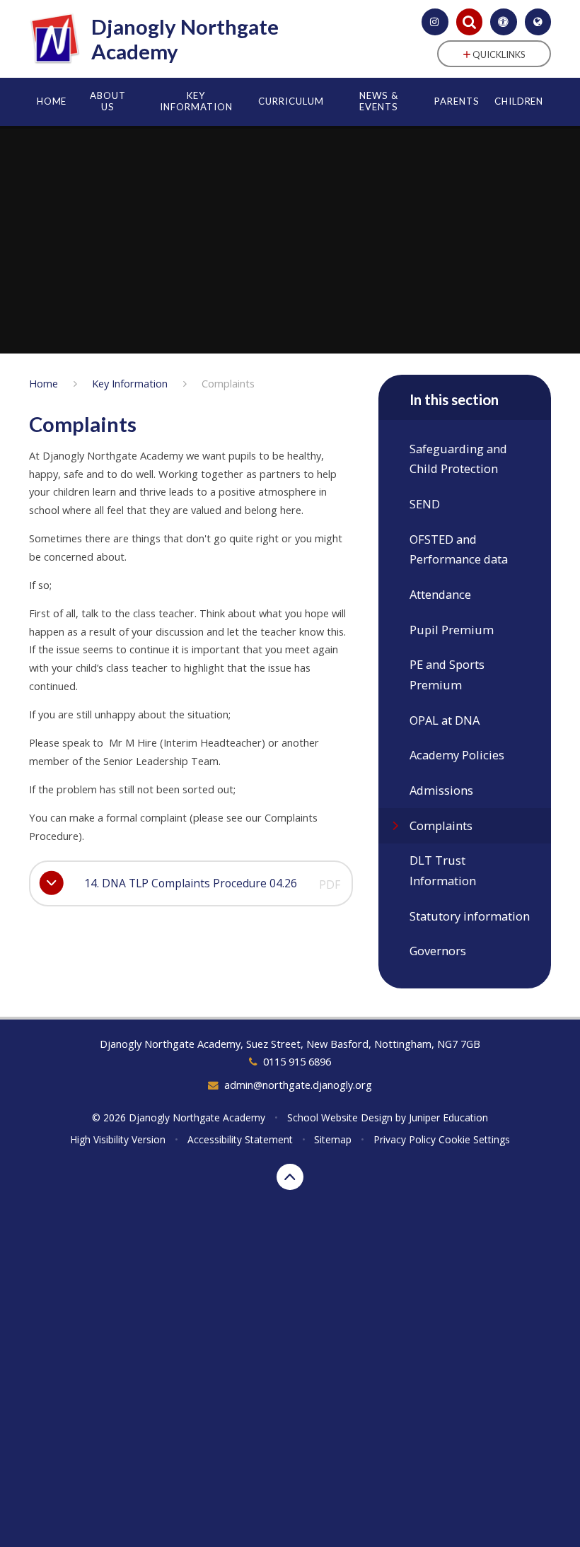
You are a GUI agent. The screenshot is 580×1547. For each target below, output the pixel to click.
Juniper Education (448, 1117)
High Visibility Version (118, 1139)
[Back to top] (290, 1177)
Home (43, 383)
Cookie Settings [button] (474, 1139)
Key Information (130, 383)
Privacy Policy (404, 1139)
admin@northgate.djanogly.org (298, 1085)
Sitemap (333, 1139)
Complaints (228, 383)
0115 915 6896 (296, 1061)
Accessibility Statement (240, 1139)
